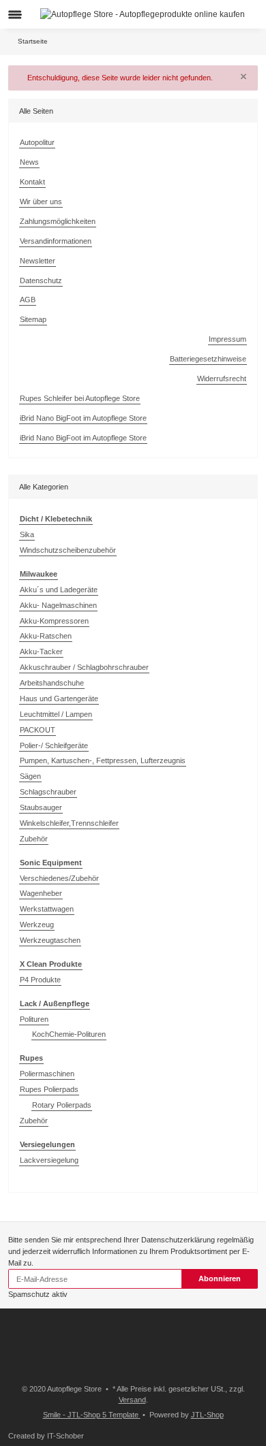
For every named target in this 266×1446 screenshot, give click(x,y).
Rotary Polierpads (61, 1105)
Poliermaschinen (47, 1074)
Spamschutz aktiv (38, 1294)
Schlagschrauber (48, 792)
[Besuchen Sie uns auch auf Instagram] (34, 1355)
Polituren (34, 1019)
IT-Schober (65, 1436)
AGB (27, 299)
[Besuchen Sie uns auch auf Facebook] (15, 1355)
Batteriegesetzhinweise (208, 359)
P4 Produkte (40, 980)
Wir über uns (41, 201)
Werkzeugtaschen (50, 940)
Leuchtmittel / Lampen (56, 714)
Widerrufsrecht (221, 378)
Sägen (30, 776)
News (29, 162)
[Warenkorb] (248, 14)
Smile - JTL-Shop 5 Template (92, 1415)
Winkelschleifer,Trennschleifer (69, 823)
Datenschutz (41, 280)
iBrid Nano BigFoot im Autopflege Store (83, 418)
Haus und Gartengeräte (59, 698)
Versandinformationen (55, 241)
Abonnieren (219, 1278)
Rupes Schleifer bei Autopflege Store (80, 398)
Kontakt (32, 182)
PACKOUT (37, 730)
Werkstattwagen (47, 909)
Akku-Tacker (41, 651)
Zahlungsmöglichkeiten (57, 221)
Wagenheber (41, 893)
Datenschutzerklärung (178, 1240)
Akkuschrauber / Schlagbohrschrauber (84, 667)
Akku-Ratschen (46, 636)
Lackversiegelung (49, 1160)
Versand (132, 1400)
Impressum (227, 339)
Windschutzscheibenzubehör (68, 550)
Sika (27, 534)
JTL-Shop (207, 1415)
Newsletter (37, 261)
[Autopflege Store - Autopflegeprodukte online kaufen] (142, 14)
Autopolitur (37, 142)
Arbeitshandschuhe (52, 683)
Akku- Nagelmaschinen (58, 605)
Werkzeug (37, 924)
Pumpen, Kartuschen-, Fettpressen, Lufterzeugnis (103, 760)
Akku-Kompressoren (54, 621)
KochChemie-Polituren (69, 1034)
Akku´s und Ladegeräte (59, 589)
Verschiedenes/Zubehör (59, 878)
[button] (230, 14)
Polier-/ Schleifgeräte (54, 745)
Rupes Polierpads (49, 1089)
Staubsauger (41, 807)
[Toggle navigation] (15, 14)
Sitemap (33, 319)
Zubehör (34, 839)
